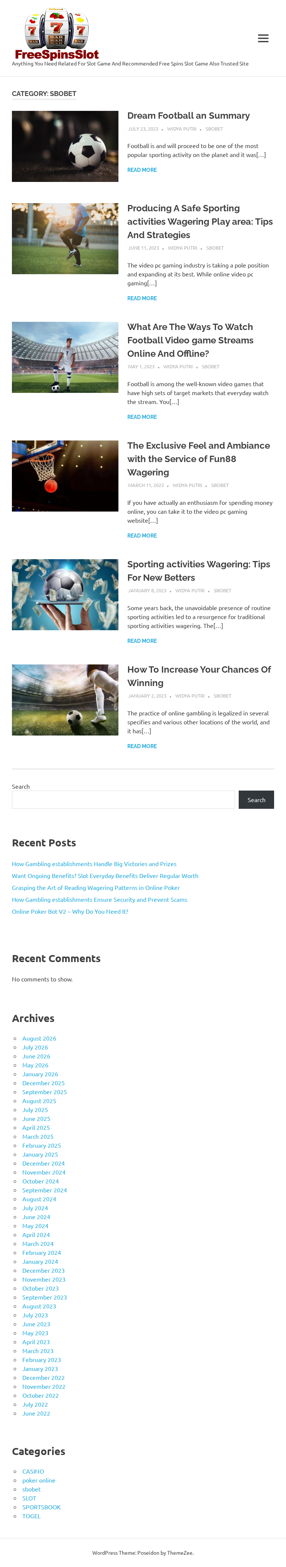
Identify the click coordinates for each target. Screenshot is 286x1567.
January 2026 (40, 1073)
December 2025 (43, 1082)
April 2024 (36, 1234)
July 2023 (35, 1314)
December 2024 (43, 1163)
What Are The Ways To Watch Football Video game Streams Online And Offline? (190, 340)
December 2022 (43, 1377)
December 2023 (43, 1270)
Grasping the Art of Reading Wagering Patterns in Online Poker (96, 887)
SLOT (29, 1498)
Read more (142, 170)
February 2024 (41, 1252)
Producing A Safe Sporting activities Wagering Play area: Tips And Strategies (200, 221)
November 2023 (44, 1279)
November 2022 (44, 1386)
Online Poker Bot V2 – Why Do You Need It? (70, 911)
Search (21, 786)
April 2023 (36, 1341)
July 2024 (35, 1207)
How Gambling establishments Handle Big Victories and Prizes (94, 863)
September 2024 (44, 1189)
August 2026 (39, 1038)
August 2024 (39, 1198)
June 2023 (36, 1323)
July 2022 (35, 1404)
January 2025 (40, 1154)
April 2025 (36, 1127)
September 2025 (44, 1091)
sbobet (214, 128)
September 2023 (44, 1297)
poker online (38, 1480)
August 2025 (39, 1100)
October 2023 (40, 1288)
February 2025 (41, 1145)
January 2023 (40, 1368)
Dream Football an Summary (188, 115)
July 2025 (35, 1109)
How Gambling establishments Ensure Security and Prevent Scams (99, 899)
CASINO (33, 1471)
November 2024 (44, 1172)
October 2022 (40, 1395)
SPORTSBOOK (41, 1506)
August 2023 (39, 1306)
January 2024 (40, 1261)
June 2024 (36, 1216)
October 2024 (40, 1181)
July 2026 (35, 1047)
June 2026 (36, 1056)
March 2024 (38, 1243)
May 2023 (35, 1332)
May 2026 (35, 1064)
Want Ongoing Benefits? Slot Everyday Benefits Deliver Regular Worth (105, 875)
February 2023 (41, 1359)
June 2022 (36, 1413)
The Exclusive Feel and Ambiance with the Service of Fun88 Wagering (198, 459)
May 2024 (35, 1225)
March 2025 (38, 1136)
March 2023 (38, 1350)
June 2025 (36, 1118)
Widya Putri (182, 128)
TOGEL (31, 1515)
